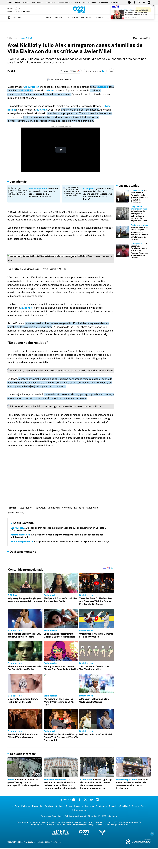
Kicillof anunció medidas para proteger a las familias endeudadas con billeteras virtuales (56, 535)
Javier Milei (26, 307)
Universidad (72, 17)
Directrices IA (94, 816)
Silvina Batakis (15, 512)
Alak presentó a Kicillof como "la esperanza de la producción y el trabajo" (60, 541)
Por (11, 71)
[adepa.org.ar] (60, 832)
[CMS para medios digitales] (138, 842)
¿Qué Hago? (124, 806)
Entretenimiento (79, 810)
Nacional (59, 806)
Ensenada (78, 806)
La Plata (48, 17)
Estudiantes (103, 2)
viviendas (102, 86)
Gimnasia (114, 2)
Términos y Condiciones (52, 816)
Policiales (59, 17)
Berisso (69, 806)
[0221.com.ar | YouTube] (144, 2)
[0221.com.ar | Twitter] (139, 2)
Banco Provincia (89, 2)
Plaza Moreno (37, 2)
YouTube (91, 799)
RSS (104, 816)
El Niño (26, 2)
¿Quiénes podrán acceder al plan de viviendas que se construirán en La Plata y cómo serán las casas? (58, 529)
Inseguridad (50, 2)
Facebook (79, 799)
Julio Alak (41, 109)
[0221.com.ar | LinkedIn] (149, 2)
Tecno (143, 806)
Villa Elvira (26, 90)
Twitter (85, 799)
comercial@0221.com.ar (116, 825)
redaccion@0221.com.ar (93, 825)
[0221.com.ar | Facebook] (134, 2)
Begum (135, 806)
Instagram (73, 799)
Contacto (112, 816)
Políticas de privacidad (75, 816)
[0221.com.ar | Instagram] (129, 2)
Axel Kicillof (31, 86)
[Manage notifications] (152, 834)
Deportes (89, 806)
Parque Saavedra (65, 2)
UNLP (77, 2)
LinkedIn (97, 799)
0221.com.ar (12, 38)
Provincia (49, 806)
